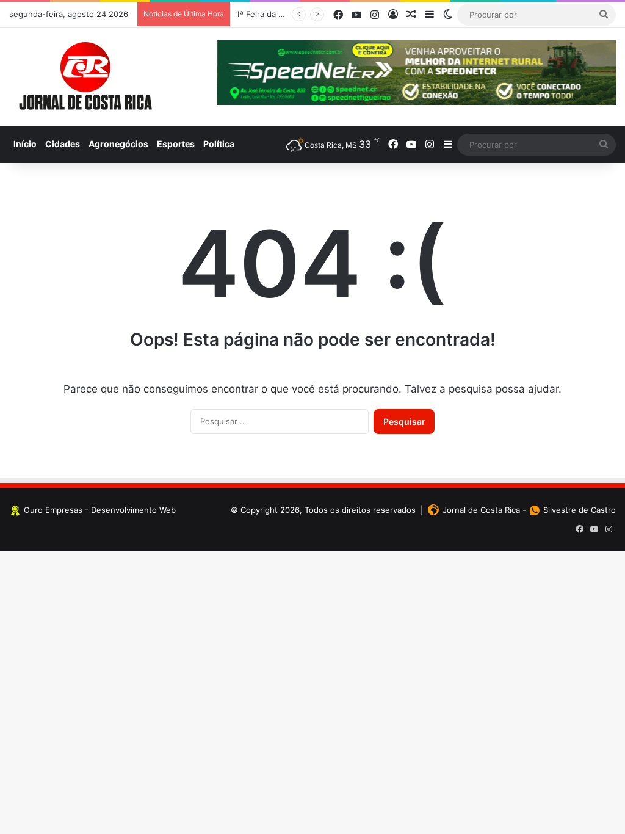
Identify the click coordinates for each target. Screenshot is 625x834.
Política (218, 144)
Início (25, 144)
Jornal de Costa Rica (481, 510)
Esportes (176, 144)
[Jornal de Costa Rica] (85, 77)
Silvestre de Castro (579, 510)
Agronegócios (118, 144)
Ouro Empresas (53, 510)
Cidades (62, 144)
